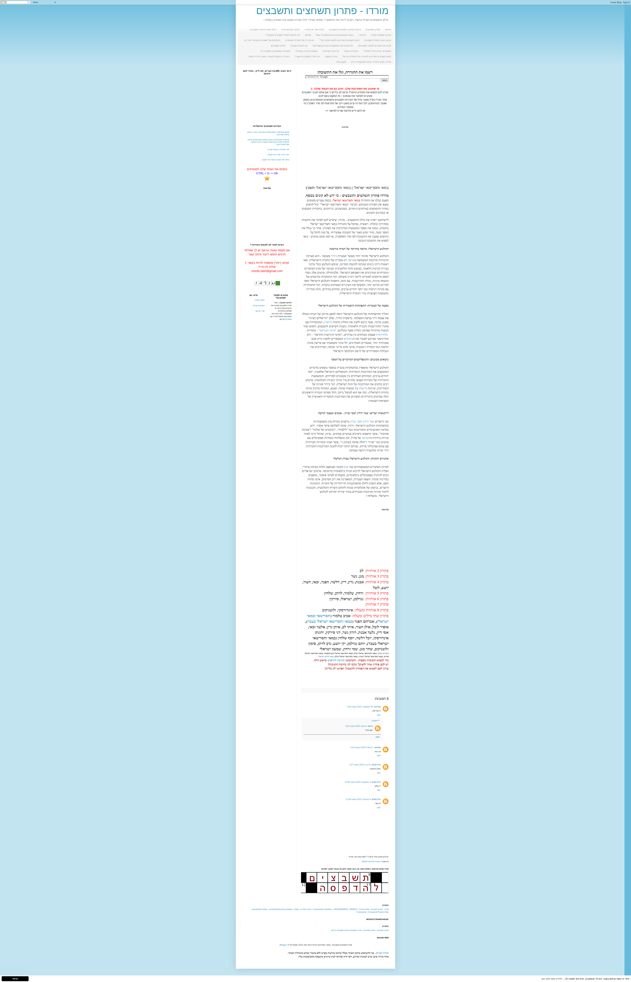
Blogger (283, 945)
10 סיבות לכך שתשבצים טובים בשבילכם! (333, 45)
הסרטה (366, 438)
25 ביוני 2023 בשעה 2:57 (360, 765)
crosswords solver (259, 909)
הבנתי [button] (15, 979)
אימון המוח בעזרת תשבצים (377, 40)
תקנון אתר (341, 62)
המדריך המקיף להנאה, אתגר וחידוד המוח (269, 56)
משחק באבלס (259, 305)
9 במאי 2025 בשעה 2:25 (355, 726)
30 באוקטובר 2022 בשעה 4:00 (360, 707)
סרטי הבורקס (327, 330)
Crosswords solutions (322, 909)
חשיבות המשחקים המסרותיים (275, 51)
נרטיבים (348, 339)
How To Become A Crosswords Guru (335, 35)
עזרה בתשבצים (355, 930)
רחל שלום (376, 765)
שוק (346, 467)
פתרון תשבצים (278, 45)
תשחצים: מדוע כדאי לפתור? (377, 51)
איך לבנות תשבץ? (299, 45)
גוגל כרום (287, 319)
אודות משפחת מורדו (381, 35)
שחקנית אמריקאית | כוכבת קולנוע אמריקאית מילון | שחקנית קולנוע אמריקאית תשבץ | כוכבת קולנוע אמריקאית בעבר (268, 142)
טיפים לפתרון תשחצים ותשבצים (345, 29)
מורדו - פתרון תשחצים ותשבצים (322, 10)
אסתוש (377, 747)
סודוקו (308, 35)
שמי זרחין (368, 421)
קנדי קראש (260, 311)
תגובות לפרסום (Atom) (371, 861)
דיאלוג (362, 388)
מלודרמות (382, 334)
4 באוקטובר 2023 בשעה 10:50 (358, 782)
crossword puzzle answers (281, 909)
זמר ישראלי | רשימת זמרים (278, 149)
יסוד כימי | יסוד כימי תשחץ (278, 154)
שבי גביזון (355, 421)
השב (379, 715)
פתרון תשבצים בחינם (340, 930)
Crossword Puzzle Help (378, 912)
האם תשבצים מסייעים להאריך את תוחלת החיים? (366, 56)
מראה (351, 260)
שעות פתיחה (364, 909)
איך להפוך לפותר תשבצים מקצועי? (283, 35)
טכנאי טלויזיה (305, 909)
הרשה (370, 726)
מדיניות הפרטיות (331, 51)
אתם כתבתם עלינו (290, 29)
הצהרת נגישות (351, 51)
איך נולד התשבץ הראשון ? (307, 56)
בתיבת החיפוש (336, 660)
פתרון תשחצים (373, 29)
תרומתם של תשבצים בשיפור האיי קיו (262, 40)
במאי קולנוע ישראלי (326, 656)
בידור (334, 256)
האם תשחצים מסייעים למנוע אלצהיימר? (339, 40)
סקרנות (377, 707)
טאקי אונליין (260, 300)
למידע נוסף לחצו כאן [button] (552, 978)
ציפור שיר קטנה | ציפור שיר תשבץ (275, 160)
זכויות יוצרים (382, 953)
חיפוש (388, 29)
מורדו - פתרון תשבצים (380, 909)
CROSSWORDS (341, 909)
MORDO (353, 909)
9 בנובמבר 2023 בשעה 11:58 (358, 799)
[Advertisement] (345, 157)
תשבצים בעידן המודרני (306, 51)
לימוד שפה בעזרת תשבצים (263, 29)
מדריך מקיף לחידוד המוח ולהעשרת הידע (371, 62)
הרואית (328, 322)
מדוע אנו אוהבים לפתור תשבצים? (374, 45)
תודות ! (362, 35)
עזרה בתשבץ (331, 56)
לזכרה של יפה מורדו (314, 29)
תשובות (375, 721)
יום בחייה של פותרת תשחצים (299, 40)
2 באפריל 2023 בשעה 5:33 (362, 747)
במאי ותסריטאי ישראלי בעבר (330, 621)
